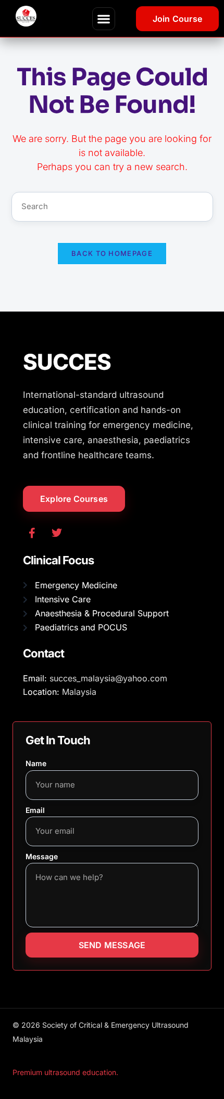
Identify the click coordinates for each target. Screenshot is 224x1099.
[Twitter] (57, 533)
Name (36, 763)
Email (35, 810)
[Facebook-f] (32, 533)
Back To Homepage (112, 253)
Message (42, 856)
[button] (103, 18)
